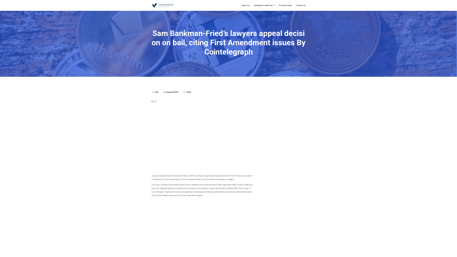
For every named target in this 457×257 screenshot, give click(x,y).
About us (246, 5)
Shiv (156, 92)
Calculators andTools (263, 5)
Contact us (301, 5)
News (189, 92)
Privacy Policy (285, 5)
